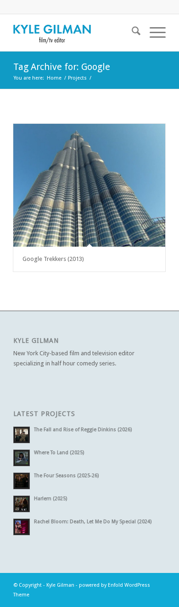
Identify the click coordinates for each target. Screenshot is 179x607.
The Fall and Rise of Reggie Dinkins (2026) (83, 430)
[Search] (131, 32)
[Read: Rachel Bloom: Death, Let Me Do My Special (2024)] (21, 527)
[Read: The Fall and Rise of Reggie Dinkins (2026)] (21, 435)
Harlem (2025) (50, 499)
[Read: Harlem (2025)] (21, 504)
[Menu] (153, 32)
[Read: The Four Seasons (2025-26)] (21, 481)
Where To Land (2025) (59, 453)
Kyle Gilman (60, 585)
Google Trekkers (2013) (53, 258)
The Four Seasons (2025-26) (66, 476)
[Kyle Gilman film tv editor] (74, 32)
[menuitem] (131, 32)
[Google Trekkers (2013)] (89, 185)
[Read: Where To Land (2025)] (21, 458)
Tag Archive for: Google (61, 66)
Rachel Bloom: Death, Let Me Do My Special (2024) (92, 522)
